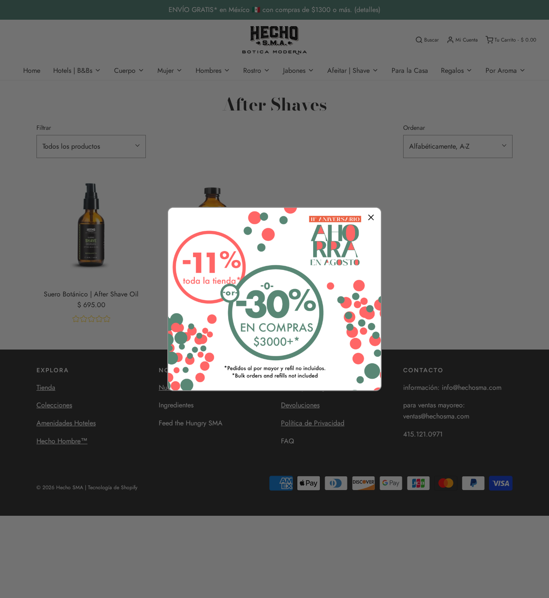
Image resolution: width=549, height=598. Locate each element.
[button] (371, 217)
